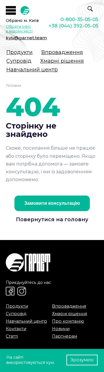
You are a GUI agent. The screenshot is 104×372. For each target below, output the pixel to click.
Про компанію (68, 321)
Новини (61, 328)
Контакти (16, 328)
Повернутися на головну (52, 219)
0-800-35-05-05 (79, 19)
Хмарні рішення (62, 61)
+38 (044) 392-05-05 (73, 26)
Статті (12, 336)
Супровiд (18, 61)
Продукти (19, 52)
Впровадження (62, 52)
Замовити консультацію (52, 203)
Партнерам (64, 336)
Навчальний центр (32, 69)
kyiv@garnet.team (26, 37)
